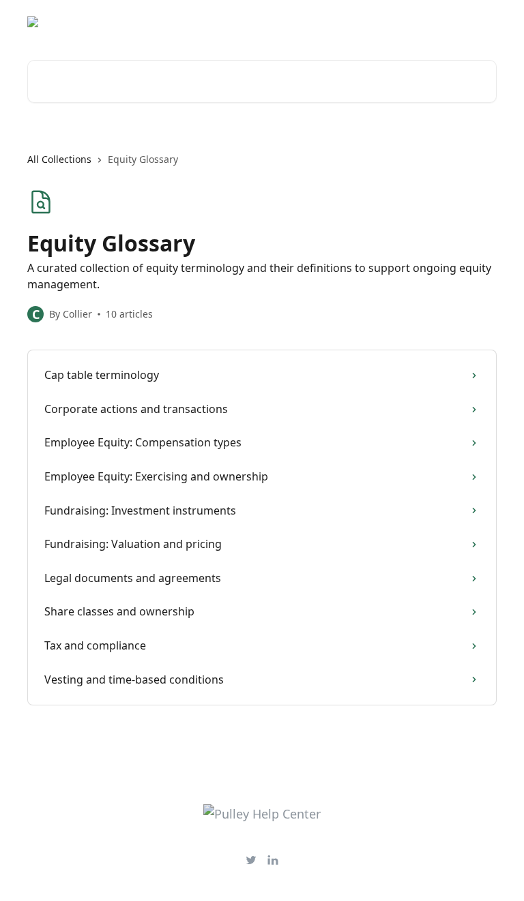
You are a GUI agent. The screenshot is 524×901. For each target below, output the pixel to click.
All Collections (59, 159)
